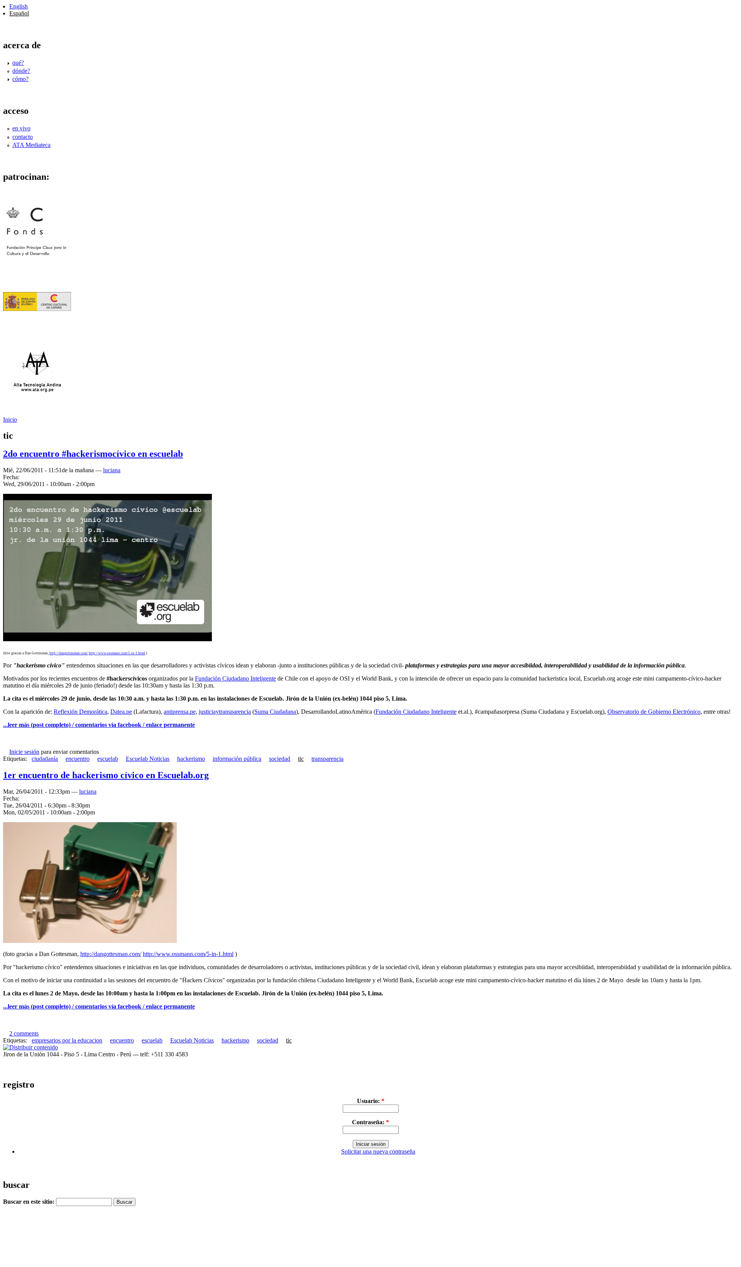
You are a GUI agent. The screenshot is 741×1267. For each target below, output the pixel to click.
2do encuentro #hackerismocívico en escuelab (93, 454)
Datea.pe (121, 711)
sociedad (279, 758)
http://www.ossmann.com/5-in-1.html (117, 653)
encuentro (78, 758)
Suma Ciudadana (275, 711)
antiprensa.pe (180, 711)
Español (19, 13)
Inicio (10, 419)
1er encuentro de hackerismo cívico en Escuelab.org (106, 775)
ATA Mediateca (31, 145)
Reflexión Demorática (80, 711)
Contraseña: (370, 1122)
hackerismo (191, 758)
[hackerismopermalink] (90, 941)
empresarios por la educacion (67, 1040)
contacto (22, 136)
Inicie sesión (24, 751)
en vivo (21, 128)
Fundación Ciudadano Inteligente (235, 678)
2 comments (24, 1033)
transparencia (327, 758)
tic (301, 758)
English (18, 6)
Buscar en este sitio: (29, 1201)
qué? (18, 62)
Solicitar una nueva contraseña (378, 1151)
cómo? (20, 79)
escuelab (107, 758)
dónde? (21, 71)
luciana (111, 470)
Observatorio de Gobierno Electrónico (653, 711)
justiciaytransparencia (225, 711)
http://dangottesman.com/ (68, 653)
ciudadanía (45, 758)
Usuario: (370, 1101)
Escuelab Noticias (147, 758)
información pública (237, 758)
